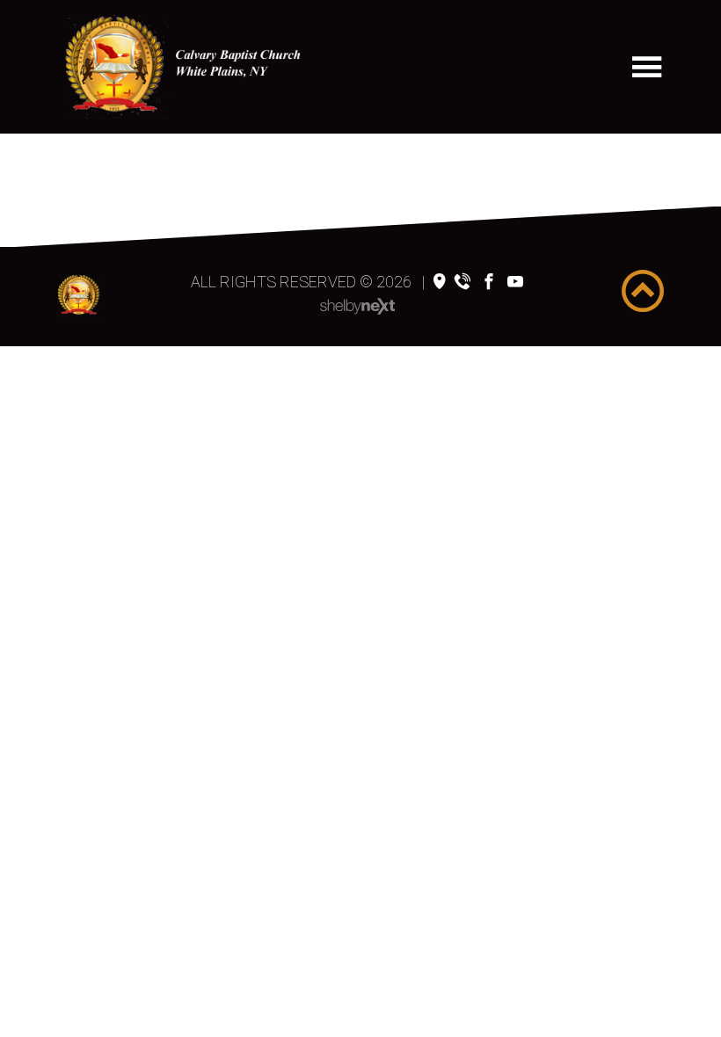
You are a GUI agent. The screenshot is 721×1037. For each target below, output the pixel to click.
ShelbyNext (357, 306)
